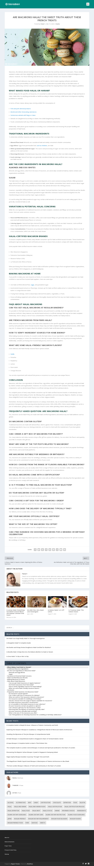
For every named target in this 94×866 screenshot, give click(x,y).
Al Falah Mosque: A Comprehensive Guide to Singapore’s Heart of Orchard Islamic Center (35, 739)
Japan (9, 819)
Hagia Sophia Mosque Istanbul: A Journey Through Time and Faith (28, 757)
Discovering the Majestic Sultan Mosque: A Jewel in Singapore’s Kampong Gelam (32, 752)
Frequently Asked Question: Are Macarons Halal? (22, 692)
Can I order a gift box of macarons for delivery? (24, 695)
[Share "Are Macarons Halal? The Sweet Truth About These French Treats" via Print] (64, 549)
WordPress (30, 864)
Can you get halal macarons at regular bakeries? (24, 683)
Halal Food (26, 810)
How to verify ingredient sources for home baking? (25, 686)
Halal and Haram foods (37, 806)
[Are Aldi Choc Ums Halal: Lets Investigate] (36, 601)
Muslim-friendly (20, 819)
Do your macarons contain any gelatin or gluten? (25, 706)
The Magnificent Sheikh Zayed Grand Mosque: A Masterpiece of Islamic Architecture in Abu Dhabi (38, 761)
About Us (7, 837)
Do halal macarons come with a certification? (23, 702)
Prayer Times (8, 846)
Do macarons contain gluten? (18, 693)
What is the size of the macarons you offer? (23, 713)
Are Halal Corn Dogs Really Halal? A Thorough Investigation (26, 638)
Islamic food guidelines (76, 815)
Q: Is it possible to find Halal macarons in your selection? (27, 704)
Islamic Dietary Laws (36, 815)
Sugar (11, 674)
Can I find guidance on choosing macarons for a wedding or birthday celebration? (35, 715)
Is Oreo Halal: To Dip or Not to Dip (18, 656)
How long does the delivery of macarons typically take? (27, 709)
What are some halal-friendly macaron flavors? (24, 688)
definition (67, 802)
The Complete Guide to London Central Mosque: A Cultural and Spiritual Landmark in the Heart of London (41, 748)
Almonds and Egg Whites (17, 672)
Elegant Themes (15, 864)
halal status (47, 810)
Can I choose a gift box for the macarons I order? (25, 707)
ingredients (81, 810)
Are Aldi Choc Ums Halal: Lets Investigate (35, 611)
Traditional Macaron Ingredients (17, 669)
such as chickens (42, 145)
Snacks (58, 24)
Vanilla (12, 354)
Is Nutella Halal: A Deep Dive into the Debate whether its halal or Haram (30, 652)
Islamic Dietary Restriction (55, 815)
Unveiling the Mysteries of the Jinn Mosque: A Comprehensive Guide (28, 734)
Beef (29, 802)
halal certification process (74, 806)
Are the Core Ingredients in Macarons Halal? (21, 671)
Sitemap (7, 854)
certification (45, 802)
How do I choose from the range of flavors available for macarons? (30, 701)
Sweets (42, 823)
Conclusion (10, 690)
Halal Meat (36, 810)
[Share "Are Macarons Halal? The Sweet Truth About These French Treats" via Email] (61, 549)
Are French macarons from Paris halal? (21, 685)
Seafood (34, 823)
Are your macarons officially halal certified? (23, 711)
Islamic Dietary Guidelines (17, 815)
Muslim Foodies (75, 819)
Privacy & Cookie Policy (10, 850)
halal (9, 806)
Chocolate (57, 802)
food (75, 802)
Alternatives (21, 802)
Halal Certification (55, 806)
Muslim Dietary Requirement (38, 819)
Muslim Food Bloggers (59, 819)
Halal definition (13, 810)
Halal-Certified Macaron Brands (17, 678)
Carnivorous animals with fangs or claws (23, 115)
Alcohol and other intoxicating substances (23, 112)
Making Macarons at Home (16, 679)
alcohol (10, 802)
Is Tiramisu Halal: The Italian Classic (76, 611)
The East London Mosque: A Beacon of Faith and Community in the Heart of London (34, 766)
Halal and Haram (20, 806)
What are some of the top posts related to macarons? (26, 697)
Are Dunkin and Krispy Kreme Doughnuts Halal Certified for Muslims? (29, 647)
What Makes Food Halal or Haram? (19, 667)
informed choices (68, 810)
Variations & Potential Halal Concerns (19, 676)
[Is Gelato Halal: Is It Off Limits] (57, 601)
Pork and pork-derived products (20, 109)
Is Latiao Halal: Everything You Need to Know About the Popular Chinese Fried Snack (16, 612)
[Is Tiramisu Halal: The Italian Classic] (78, 601)
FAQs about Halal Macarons (16, 681)
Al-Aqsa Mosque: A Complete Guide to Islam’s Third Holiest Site (27, 743)
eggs (32, 285)
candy (36, 802)
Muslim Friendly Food (15, 823)
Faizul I (43, 24)
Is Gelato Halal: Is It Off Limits (56, 611)
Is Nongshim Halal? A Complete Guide (19, 643)
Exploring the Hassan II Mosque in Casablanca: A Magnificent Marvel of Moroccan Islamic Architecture (39, 730)
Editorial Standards (9, 841)
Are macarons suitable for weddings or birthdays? (25, 699)
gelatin (82, 802)
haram (57, 810)
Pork (27, 823)
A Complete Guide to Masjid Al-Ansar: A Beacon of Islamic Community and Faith (32, 725)
